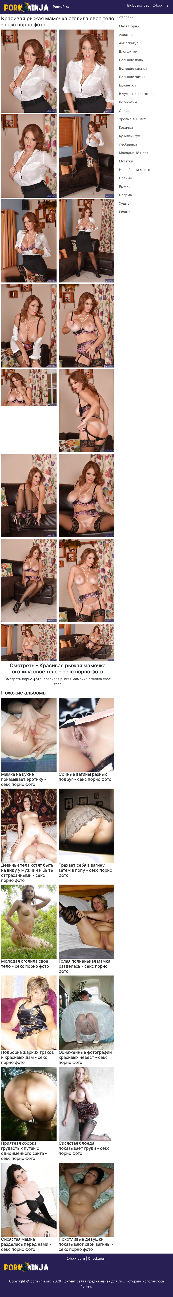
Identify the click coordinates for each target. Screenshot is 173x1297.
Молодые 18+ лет (133, 153)
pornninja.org (40, 1281)
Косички (126, 127)
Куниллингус (129, 136)
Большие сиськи (133, 68)
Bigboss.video (138, 5)
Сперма (125, 195)
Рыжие (124, 186)
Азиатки (126, 34)
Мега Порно (129, 26)
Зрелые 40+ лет (132, 119)
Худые (124, 203)
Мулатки (126, 161)
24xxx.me (160, 5)
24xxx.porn (76, 1258)
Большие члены (132, 77)
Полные (125, 178)
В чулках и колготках (136, 94)
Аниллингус (128, 43)
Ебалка (125, 212)
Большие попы (131, 60)
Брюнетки (127, 85)
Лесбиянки (128, 144)
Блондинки (128, 51)
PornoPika (61, 6)
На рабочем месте (134, 170)
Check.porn (97, 1258)
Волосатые (128, 102)
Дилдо (124, 110)
